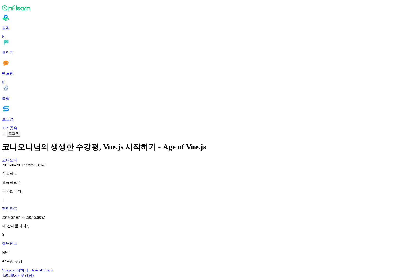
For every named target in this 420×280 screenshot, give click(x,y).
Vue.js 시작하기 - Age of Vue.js (27, 270)
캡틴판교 (10, 209)
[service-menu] (4, 134)
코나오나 (10, 160)
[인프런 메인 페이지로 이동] (210, 8)
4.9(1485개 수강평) (18, 275)
